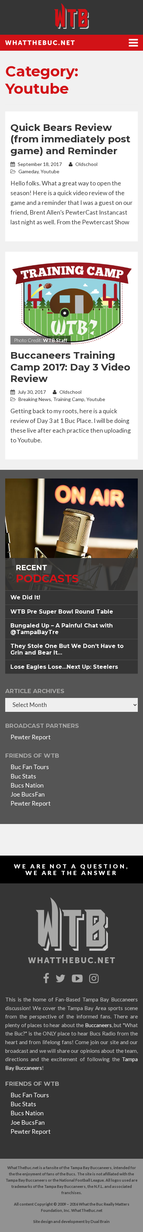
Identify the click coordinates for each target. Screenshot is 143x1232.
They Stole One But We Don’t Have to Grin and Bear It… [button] (67, 649)
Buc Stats (23, 776)
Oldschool (86, 164)
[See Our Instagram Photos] (95, 979)
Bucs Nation (27, 785)
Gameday (28, 171)
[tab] (71, 597)
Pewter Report (30, 737)
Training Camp (68, 399)
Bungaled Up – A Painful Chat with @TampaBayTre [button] (61, 628)
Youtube (50, 171)
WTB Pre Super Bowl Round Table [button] (61, 611)
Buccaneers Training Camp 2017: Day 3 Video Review (70, 366)
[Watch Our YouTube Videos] (78, 979)
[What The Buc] (71, 16)
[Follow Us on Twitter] (61, 979)
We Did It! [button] (25, 597)
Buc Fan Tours (29, 767)
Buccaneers (98, 1025)
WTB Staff (55, 340)
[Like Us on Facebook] (47, 979)
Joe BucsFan (27, 794)
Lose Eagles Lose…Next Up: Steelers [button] (64, 667)
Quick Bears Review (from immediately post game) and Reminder (70, 139)
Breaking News (34, 399)
